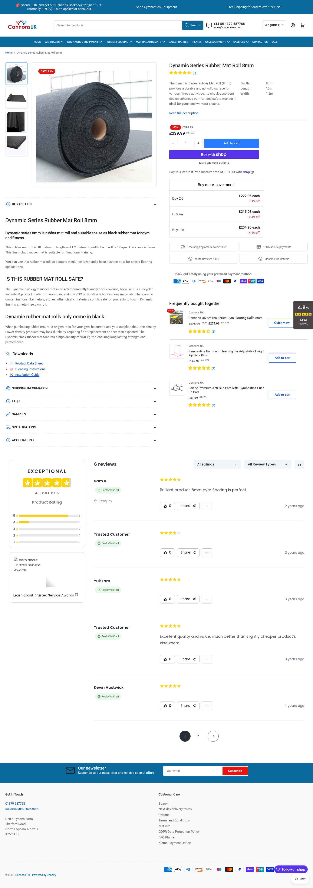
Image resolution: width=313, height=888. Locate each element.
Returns (164, 815)
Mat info (165, 826)
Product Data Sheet (29, 363)
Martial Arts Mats (148, 41)
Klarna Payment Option (175, 843)
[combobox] (129, 25)
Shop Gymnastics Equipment (156, 7)
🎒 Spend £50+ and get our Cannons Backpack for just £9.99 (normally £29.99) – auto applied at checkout (59, 7)
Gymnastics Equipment (82, 41)
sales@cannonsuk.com (228, 27)
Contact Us (260, 41)
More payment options (214, 162)
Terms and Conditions (174, 820)
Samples (239, 41)
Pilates (196, 41)
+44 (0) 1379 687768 (229, 24)
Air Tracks (52, 41)
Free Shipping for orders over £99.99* (253, 7)
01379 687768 (15, 803)
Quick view (282, 323)
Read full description (183, 113)
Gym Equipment (215, 41)
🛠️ (12, 375)
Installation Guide (26, 375)
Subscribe (235, 771)
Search (163, 803)
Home (37, 41)
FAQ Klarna (166, 837)
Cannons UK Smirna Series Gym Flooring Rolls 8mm (225, 318)
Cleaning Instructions (30, 369)
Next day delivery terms (175, 809)
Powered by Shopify (44, 875)
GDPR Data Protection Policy (179, 832)
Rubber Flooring (117, 41)
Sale (274, 41)
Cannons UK (196, 312)
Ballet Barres (178, 41)
